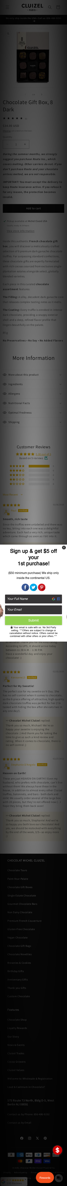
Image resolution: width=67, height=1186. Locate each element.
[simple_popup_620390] (57, 1150)
